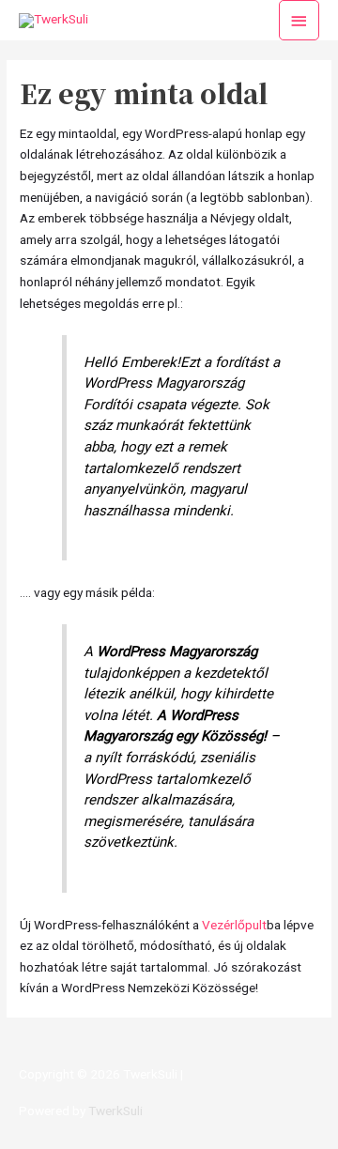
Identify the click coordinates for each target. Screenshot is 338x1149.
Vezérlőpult (234, 924)
